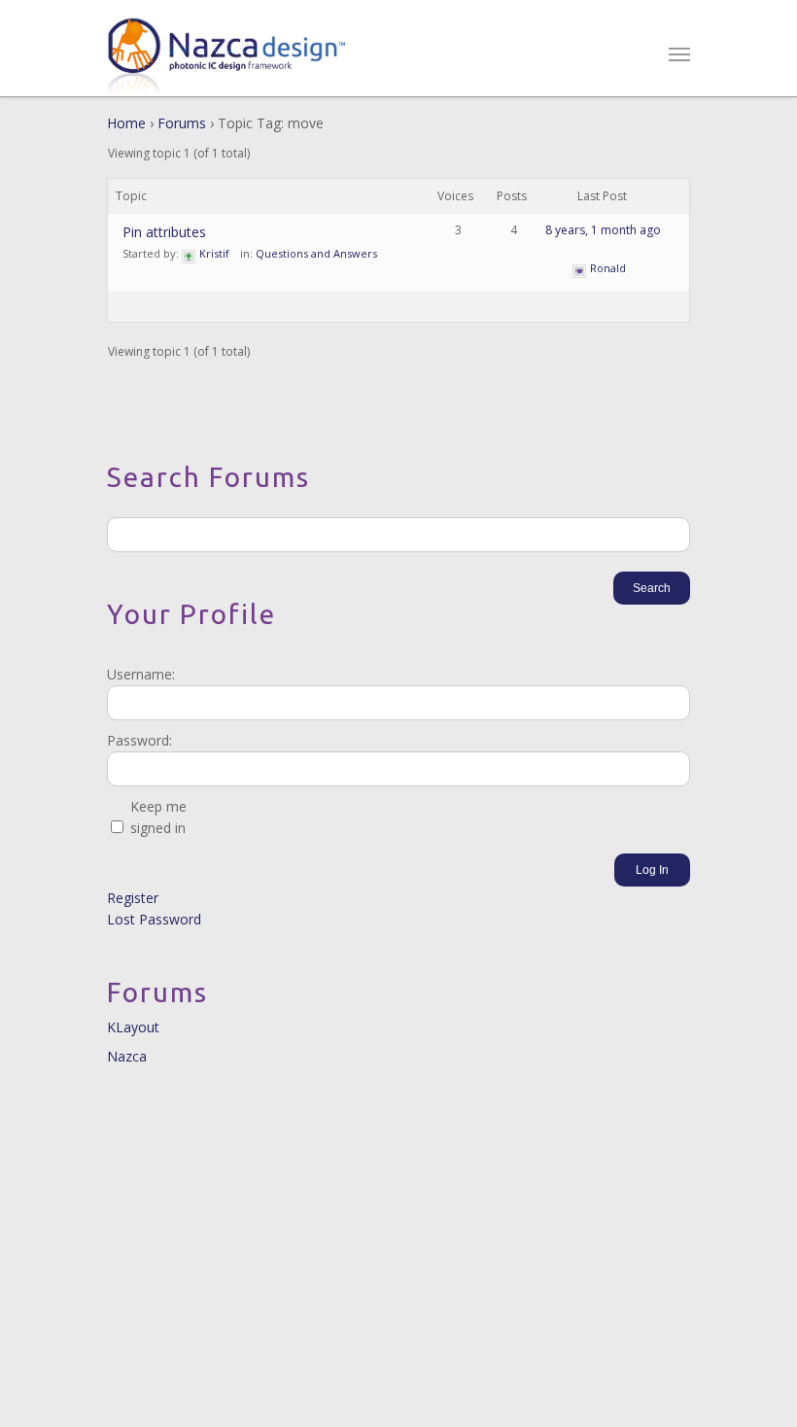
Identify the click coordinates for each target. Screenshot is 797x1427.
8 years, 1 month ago (603, 230)
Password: (139, 740)
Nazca (127, 1056)
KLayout (133, 1027)
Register (132, 897)
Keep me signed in (158, 817)
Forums (181, 123)
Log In (652, 870)
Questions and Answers (316, 253)
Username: (141, 674)
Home (126, 123)
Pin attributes (164, 232)
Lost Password (154, 919)
